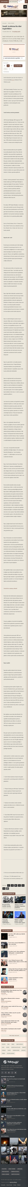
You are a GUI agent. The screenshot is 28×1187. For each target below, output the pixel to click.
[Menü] (25, 7)
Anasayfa (4, 23)
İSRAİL (13, 1044)
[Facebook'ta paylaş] (8, 885)
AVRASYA (23, 1050)
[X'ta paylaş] (19, 885)
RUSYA (7, 1047)
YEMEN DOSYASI (15, 1171)
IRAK (8, 1044)
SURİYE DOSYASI (15, 1174)
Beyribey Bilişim (13, 1182)
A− (4, 65)
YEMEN (3, 1053)
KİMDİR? (24, 1047)
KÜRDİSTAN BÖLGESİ (15, 1047)
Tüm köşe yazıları (14, 1035)
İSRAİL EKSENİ (11, 23)
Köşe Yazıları (9, 1185)
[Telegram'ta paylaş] (3, 888)
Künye (14, 1185)
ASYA (3, 1047)
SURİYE (9, 1050)
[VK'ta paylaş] (22, 885)
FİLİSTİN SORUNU (10, 1053)
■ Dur (5, 69)
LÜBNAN (4, 1050)
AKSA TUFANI (12, 1168)
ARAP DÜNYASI (19, 1044)
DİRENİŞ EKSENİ (16, 1050)
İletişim (18, 1185)
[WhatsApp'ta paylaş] (12, 885)
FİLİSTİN (3, 1044)
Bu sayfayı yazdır (16, 31)
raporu (13, 79)
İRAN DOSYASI (5, 1171)
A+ (11, 65)
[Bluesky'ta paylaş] (15, 885)
